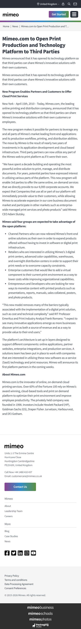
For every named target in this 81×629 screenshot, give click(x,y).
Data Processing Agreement (19, 584)
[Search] (69, 4)
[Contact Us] (75, 4)
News (15, 26)
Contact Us (20, 487)
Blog (7, 531)
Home (6, 26)
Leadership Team (13, 511)
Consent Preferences (15, 588)
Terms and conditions (16, 580)
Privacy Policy (12, 575)
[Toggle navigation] (74, 14)
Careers (8, 516)
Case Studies (11, 536)
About (8, 506)
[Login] (63, 4)
